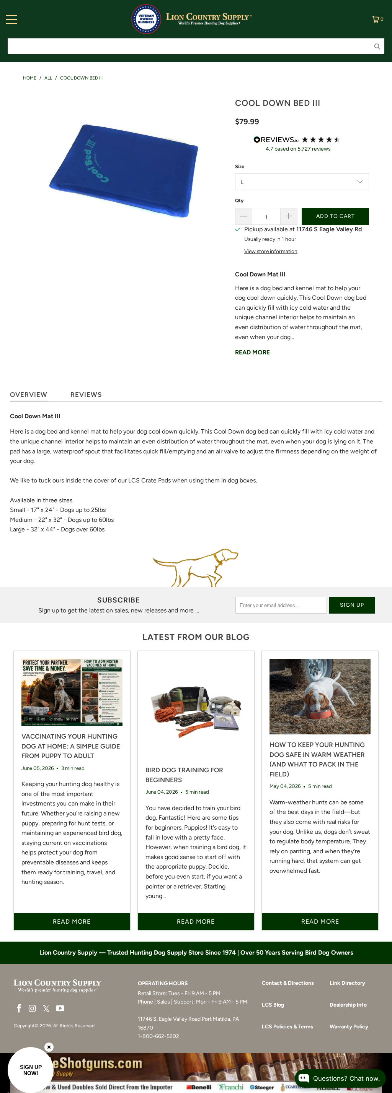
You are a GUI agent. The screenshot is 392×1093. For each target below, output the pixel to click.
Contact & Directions (288, 983)
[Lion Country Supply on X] (46, 1009)
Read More (252, 352)
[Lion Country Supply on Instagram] (32, 1009)
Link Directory (347, 983)
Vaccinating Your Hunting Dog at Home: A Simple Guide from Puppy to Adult (70, 746)
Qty (239, 200)
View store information (270, 251)
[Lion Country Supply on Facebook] (19, 1009)
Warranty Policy (349, 1026)
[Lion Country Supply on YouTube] (60, 1009)
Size (239, 166)
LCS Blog (273, 1005)
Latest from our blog (196, 637)
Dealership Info (348, 1005)
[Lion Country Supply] (209, 19)
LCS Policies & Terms (287, 1026)
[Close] (49, 1047)
